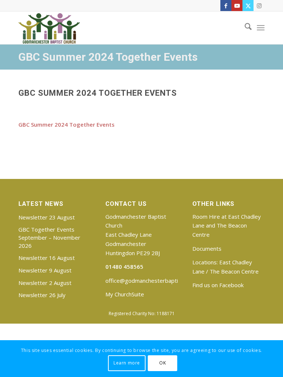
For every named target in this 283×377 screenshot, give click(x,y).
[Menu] (261, 28)
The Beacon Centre (234, 271)
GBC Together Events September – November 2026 (49, 237)
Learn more (126, 363)
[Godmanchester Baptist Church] (49, 27)
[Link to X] (248, 5)
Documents (206, 248)
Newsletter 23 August (46, 217)
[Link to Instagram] (259, 5)
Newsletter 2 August (44, 282)
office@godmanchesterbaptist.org (149, 280)
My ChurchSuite (124, 294)
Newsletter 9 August (44, 270)
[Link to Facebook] (225, 5)
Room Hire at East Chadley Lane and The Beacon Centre (226, 226)
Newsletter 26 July (42, 295)
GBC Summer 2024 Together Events (108, 56)
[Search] (244, 27)
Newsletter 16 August (46, 257)
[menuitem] (244, 27)
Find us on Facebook (218, 285)
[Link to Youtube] (236, 5)
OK (162, 363)
